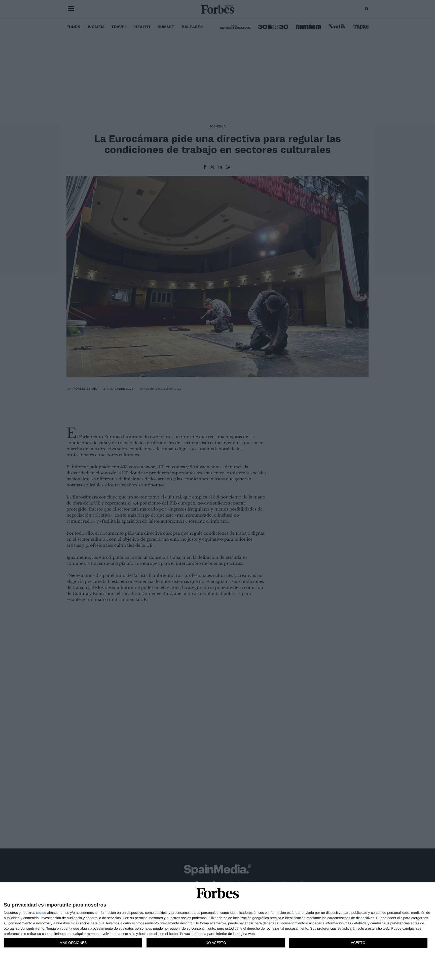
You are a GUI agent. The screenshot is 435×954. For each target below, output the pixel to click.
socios (41, 912)
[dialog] (217, 918)
